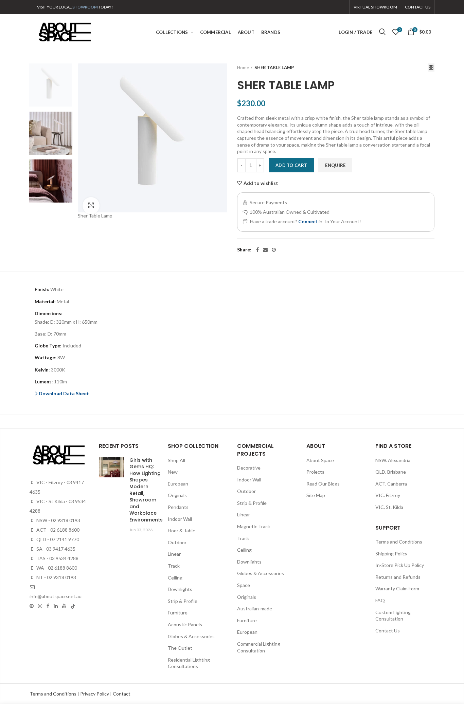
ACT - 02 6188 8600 (57, 530)
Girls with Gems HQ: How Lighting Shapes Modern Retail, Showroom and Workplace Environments (146, 490)
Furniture (178, 612)
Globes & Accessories (191, 636)
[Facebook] (257, 249)
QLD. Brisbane (390, 472)
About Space (320, 460)
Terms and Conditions (398, 542)
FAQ (380, 600)
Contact (121, 694)
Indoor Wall (180, 519)
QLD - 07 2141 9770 (57, 539)
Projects (315, 472)
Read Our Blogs (323, 484)
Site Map (315, 495)
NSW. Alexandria (392, 460)
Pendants (178, 507)
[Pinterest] (274, 249)
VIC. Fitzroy (387, 495)
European (178, 484)
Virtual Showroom (375, 6)
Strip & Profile (182, 601)
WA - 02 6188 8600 (56, 568)
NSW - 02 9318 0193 (57, 520)
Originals (177, 495)
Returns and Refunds (398, 577)
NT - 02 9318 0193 (55, 577)
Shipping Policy (391, 553)
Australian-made (254, 608)
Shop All (176, 460)
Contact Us (387, 630)
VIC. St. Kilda (389, 507)
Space (243, 585)
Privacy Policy (95, 694)
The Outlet (180, 648)
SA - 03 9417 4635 (55, 549)
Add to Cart (291, 165)
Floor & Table (181, 530)
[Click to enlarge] (91, 205)
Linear (174, 554)
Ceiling (175, 578)
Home (243, 67)
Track (174, 566)
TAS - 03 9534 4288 (56, 558)
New (173, 472)
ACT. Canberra (391, 484)
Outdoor (177, 542)
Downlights (180, 589)
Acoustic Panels (185, 624)
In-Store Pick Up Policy (399, 565)
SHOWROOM (85, 6)
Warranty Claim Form (397, 588)
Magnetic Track (253, 526)
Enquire (335, 165)
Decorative (249, 468)
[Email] (265, 249)
